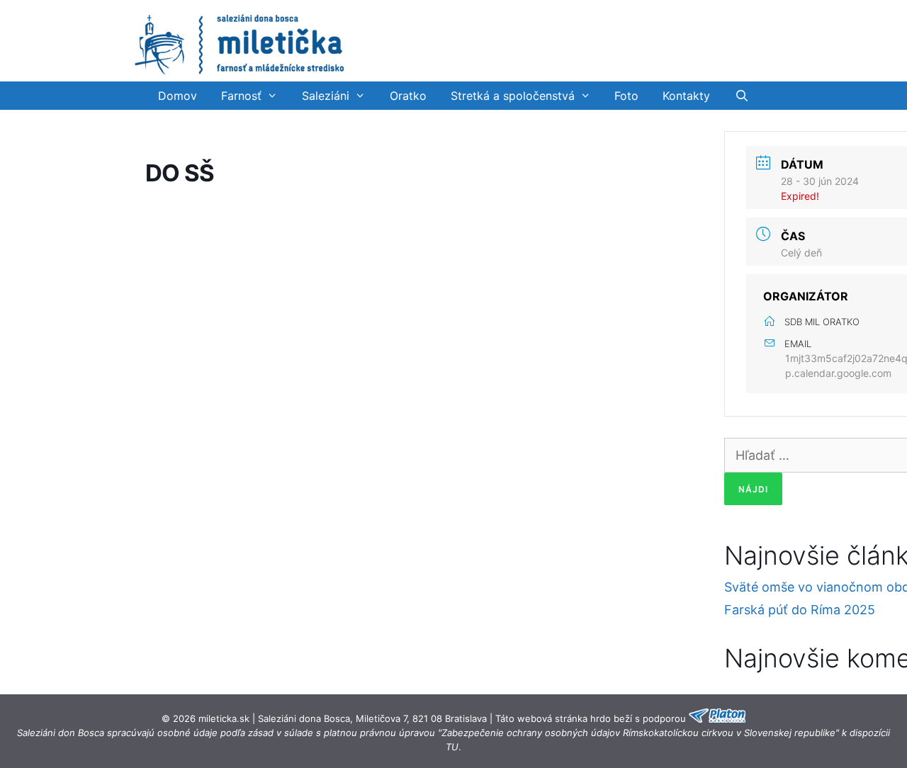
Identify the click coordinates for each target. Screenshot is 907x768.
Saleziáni (325, 96)
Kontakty (686, 96)
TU (452, 746)
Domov (177, 96)
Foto (626, 96)
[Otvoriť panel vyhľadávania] (741, 95)
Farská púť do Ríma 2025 (799, 609)
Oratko (408, 96)
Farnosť (241, 96)
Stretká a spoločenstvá (513, 96)
